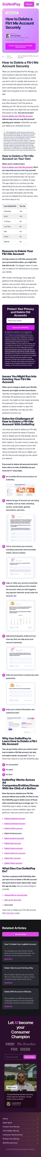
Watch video (12, 1087)
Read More (8, 959)
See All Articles (20, 934)
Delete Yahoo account (13, 863)
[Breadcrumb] (3, 57)
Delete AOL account (12, 858)
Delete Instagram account (14, 823)
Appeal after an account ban (15, 895)
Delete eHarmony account (14, 853)
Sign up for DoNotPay (21, 327)
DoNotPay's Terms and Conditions (15, 334)
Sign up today (29, 1057)
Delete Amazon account (14, 838)
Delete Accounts (12, 13)
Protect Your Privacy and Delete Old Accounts (20, 46)
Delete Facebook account (14, 818)
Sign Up (29, 4)
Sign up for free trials (12, 900)
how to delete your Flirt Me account (17, 116)
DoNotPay (11, 4)
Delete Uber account (12, 843)
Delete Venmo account (13, 848)
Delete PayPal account (13, 828)
